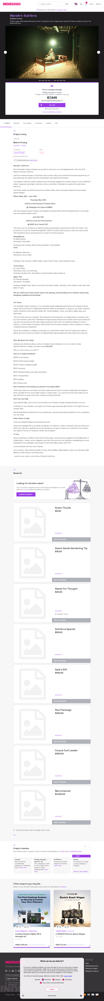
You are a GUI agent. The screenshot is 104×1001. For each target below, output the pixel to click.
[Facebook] (6, 971)
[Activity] (85, 4)
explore (63, 887)
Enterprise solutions (92, 971)
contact (23, 145)
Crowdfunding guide (74, 851)
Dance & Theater (19, 152)
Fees (87, 963)
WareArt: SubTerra (23, 16)
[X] (9, 971)
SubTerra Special (65, 629)
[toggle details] (50, 947)
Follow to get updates (80, 871)
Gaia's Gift (61, 669)
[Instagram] (16, 971)
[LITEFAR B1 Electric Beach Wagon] (72, 908)
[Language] (76, 4)
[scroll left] (5, 52)
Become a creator (92, 968)
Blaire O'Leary (17, 18)
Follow (52, 105)
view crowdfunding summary (52, 112)
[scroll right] (98, 52)
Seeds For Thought (66, 588)
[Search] (40, 4)
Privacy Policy (10, 995)
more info (16, 145)
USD (66, 4)
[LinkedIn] (19, 971)
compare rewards (25, 494)
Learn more (23, 867)
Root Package (63, 709)
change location (61, 10)
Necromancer (63, 790)
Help (62, 851)
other (41, 152)
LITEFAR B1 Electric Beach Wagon (70, 934)
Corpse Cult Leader (66, 750)
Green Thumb (63, 507)
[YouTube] (13, 971)
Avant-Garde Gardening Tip (71, 548)
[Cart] (81, 4)
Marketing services (92, 966)
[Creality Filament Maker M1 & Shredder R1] (31, 908)
